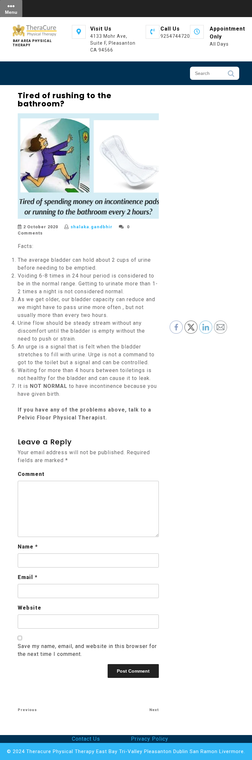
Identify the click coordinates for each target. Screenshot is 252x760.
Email (27, 577)
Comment (31, 474)
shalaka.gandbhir (92, 226)
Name (28, 547)
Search (231, 75)
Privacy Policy (149, 739)
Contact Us (86, 739)
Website (29, 608)
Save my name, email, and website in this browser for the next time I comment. (87, 650)
